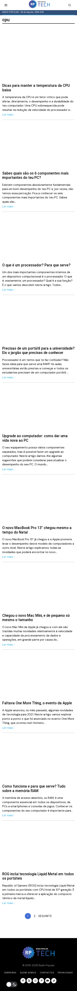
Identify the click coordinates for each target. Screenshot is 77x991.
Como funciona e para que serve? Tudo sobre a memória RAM (33, 788)
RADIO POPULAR (10, 12)
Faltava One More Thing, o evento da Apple (37, 703)
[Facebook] (23, 980)
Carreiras (10, 972)
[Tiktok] (54, 980)
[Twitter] (29, 980)
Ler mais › (8, 114)
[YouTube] (47, 980)
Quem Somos (28, 972)
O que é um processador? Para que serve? (36, 265)
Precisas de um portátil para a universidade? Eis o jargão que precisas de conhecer (38, 350)
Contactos (47, 972)
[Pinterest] (41, 980)
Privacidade (65, 972)
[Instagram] (35, 980)
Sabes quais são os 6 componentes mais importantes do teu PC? (35, 175)
